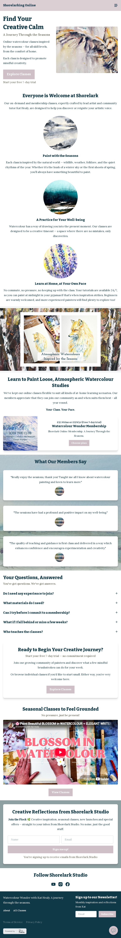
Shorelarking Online (19, 5)
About (6, 910)
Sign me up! (60, 849)
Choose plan (79, 443)
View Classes (60, 792)
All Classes (19, 910)
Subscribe (107, 914)
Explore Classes (19, 74)
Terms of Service (13, 922)
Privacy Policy (34, 922)
